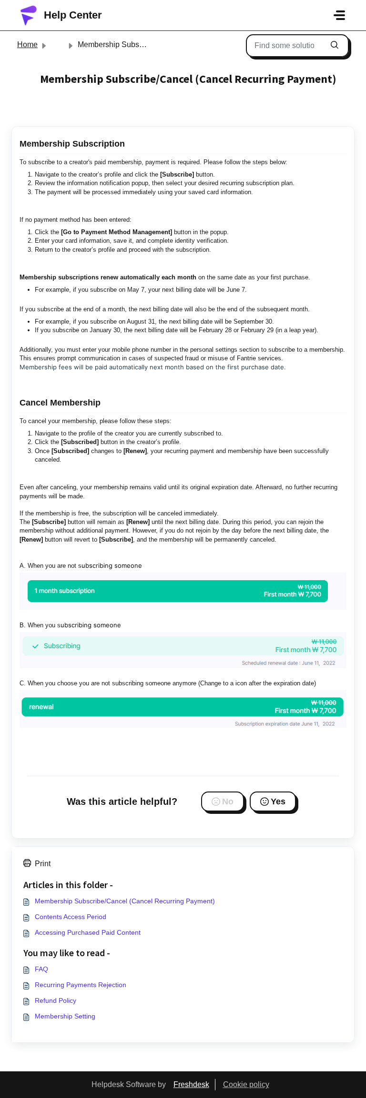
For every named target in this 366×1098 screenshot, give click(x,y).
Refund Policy (55, 1000)
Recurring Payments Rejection (80, 985)
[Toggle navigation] (339, 15)
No (228, 801)
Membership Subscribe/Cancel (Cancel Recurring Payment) (125, 901)
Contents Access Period (70, 916)
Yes (278, 801)
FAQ (41, 969)
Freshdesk (191, 1084)
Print (43, 864)
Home (27, 44)
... (58, 44)
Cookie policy (246, 1084)
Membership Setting (65, 1016)
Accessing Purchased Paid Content (88, 932)
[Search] (334, 45)
